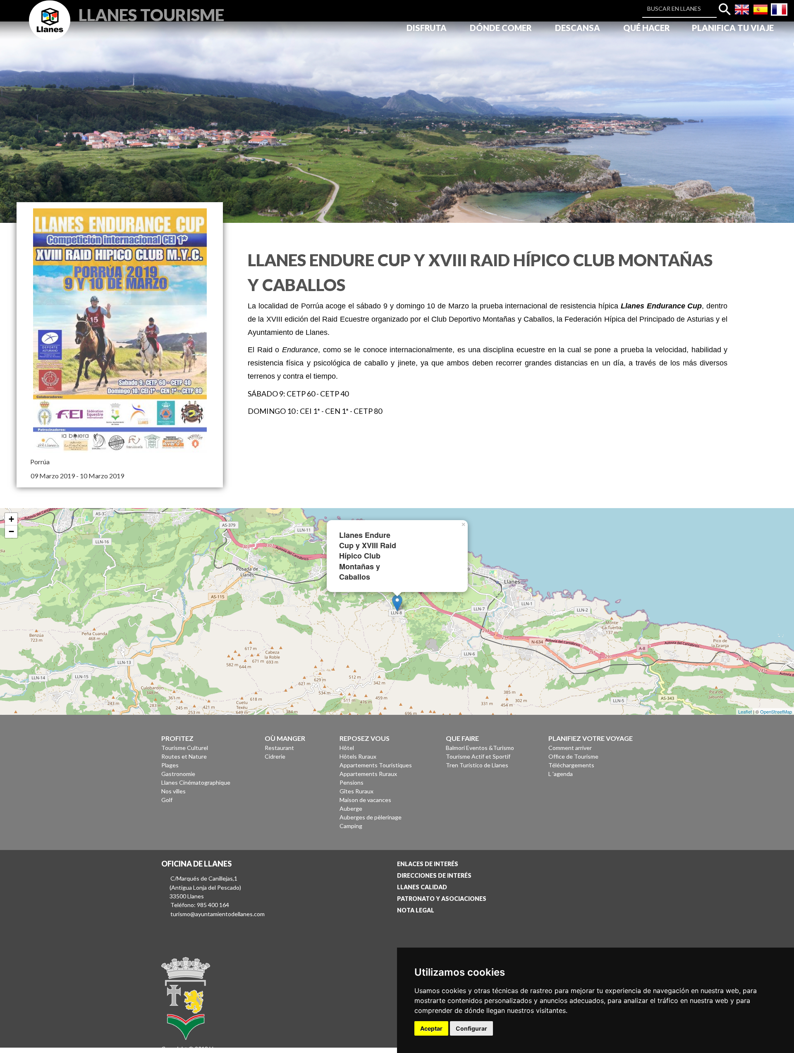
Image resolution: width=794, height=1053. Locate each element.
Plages (170, 765)
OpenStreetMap (776, 711)
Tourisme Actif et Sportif (478, 756)
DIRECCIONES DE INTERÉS (434, 875)
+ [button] (11, 519)
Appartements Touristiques (376, 765)
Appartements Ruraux (368, 773)
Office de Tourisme (573, 756)
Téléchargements (571, 765)
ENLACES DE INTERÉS (427, 863)
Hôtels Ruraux (358, 756)
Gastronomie (178, 773)
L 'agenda (560, 773)
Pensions (352, 782)
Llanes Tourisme (151, 14)
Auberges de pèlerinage (371, 817)
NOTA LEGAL (415, 910)
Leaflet (745, 711)
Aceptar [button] (431, 1028)
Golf (166, 799)
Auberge (351, 808)
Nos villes (173, 791)
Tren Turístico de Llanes (477, 765)
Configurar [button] (471, 1028)
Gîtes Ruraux (356, 791)
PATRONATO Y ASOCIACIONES (441, 898)
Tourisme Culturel (184, 747)
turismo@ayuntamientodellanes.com (217, 913)
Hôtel (347, 747)
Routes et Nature (184, 756)
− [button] (11, 531)
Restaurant (279, 747)
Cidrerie (275, 756)
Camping (351, 825)
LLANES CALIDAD (422, 887)
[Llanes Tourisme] (49, 29)
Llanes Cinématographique (195, 782)
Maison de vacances (365, 799)
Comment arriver (570, 747)
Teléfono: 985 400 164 (199, 904)
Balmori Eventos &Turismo (480, 747)
